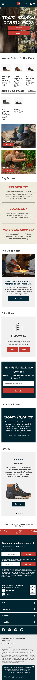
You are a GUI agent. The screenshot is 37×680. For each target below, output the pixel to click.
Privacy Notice (16, 672)
